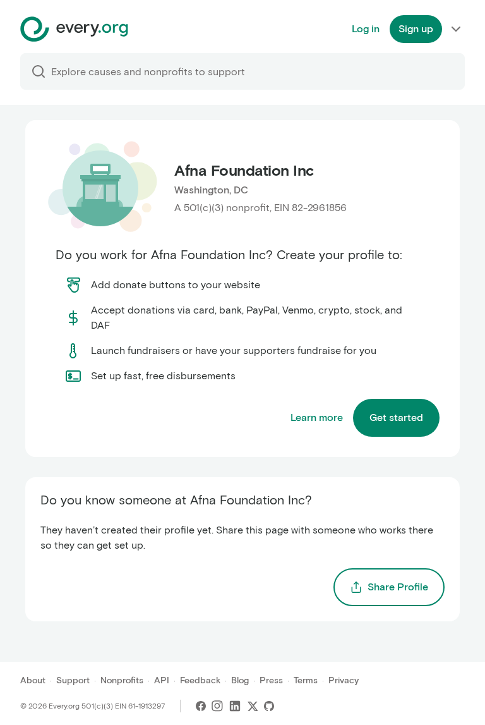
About (32, 680)
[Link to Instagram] (217, 706)
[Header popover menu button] (456, 29)
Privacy (343, 680)
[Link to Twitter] (252, 706)
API (161, 680)
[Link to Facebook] (201, 706)
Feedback (200, 680)
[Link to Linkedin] (235, 706)
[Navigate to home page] (74, 29)
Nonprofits (121, 680)
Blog (240, 680)
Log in (366, 29)
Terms (306, 680)
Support (73, 680)
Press (271, 680)
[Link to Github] (269, 706)
